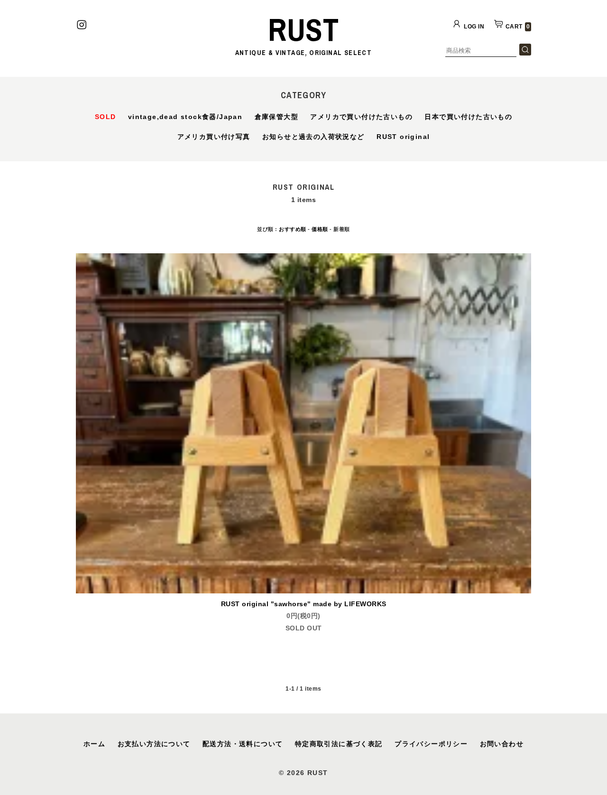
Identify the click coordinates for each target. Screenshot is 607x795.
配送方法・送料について (242, 744)
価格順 (320, 229)
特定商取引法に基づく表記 (339, 744)
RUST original (403, 136)
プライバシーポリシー (431, 744)
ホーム (94, 744)
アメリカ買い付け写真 (213, 136)
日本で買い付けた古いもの (468, 116)
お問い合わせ (502, 744)
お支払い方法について (154, 744)
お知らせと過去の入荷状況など (313, 136)
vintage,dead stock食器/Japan (185, 116)
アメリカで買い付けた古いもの (361, 116)
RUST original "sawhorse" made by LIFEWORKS (303, 604)
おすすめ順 (292, 229)
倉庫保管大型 (276, 116)
